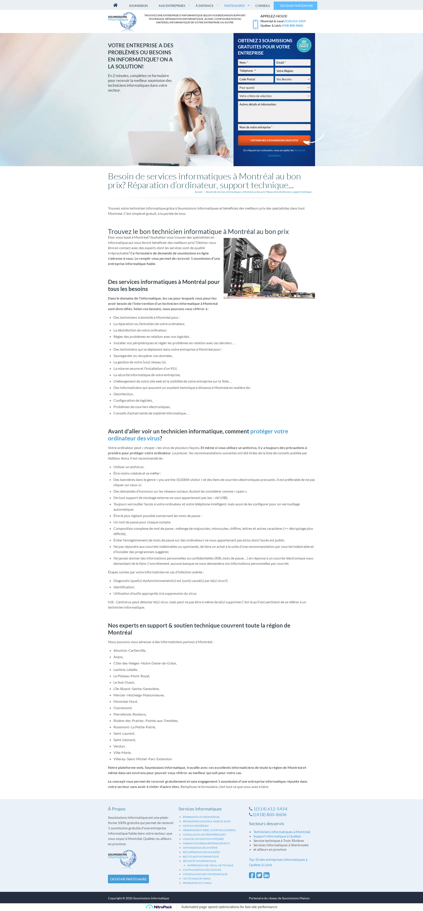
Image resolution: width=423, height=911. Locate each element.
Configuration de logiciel (202, 869)
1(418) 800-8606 (269, 814)
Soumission (138, 5)
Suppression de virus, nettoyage (210, 865)
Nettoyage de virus (196, 878)
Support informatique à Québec (277, 836)
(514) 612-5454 (295, 21)
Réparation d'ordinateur (201, 817)
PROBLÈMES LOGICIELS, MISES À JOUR (206, 821)
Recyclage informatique (201, 856)
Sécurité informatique (199, 861)
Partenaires (234, 5)
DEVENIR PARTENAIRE (128, 879)
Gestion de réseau (196, 825)
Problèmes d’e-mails (197, 883)
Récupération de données (201, 852)
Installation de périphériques (204, 834)
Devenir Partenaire (296, 5)
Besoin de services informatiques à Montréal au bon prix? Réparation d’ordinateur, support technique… (260, 191)
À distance (204, 5)
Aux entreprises (172, 5)
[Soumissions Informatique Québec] (122, 21)
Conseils (262, 5)
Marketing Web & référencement (206, 843)
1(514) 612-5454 (270, 808)
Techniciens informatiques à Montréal (281, 832)
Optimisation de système (200, 847)
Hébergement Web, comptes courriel (209, 830)
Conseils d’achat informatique (205, 874)
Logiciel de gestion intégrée (203, 839)
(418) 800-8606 (292, 25)
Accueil (198, 191)
